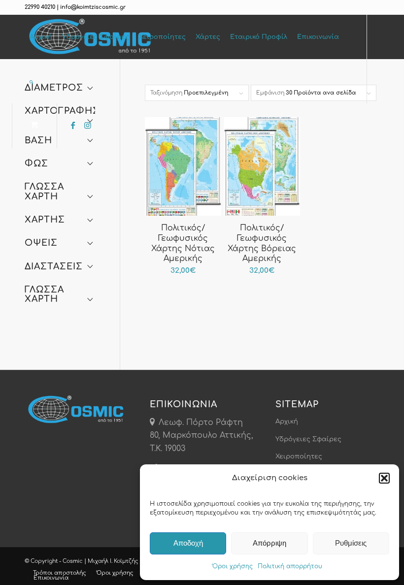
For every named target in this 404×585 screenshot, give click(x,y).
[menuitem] (41, 37)
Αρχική (286, 421)
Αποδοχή (188, 543)
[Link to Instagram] (87, 125)
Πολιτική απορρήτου (290, 566)
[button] (384, 478)
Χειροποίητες (298, 456)
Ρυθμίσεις (351, 543)
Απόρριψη (269, 543)
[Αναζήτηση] (33, 81)
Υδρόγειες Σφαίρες (308, 439)
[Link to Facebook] (73, 125)
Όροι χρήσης (232, 566)
